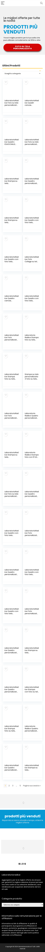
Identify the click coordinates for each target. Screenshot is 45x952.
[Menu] (3, 3)
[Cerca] (41, 3)
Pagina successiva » (32, 785)
